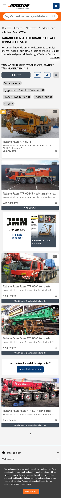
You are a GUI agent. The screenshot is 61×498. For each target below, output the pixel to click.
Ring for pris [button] (9, 296)
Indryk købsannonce (30, 369)
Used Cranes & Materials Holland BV (30, 301)
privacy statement (11, 484)
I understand (31, 491)
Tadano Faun (48, 28)
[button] (15, 75)
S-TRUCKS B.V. (30, 208)
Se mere (55, 57)
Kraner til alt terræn (25, 28)
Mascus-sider (14, 453)
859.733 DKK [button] (9, 151)
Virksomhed (8, 459)
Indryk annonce (56, 6)
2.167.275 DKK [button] (10, 203)
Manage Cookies (36, 481)
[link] (30, 123)
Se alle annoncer (17, 236)
